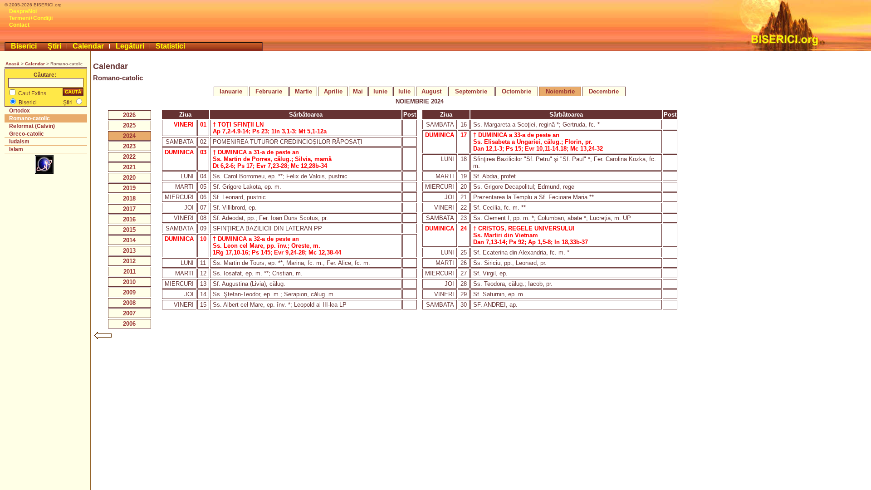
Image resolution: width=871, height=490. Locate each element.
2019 (129, 188)
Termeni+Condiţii (31, 18)
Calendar (88, 46)
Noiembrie (560, 91)
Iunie (380, 91)
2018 (129, 198)
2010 (129, 282)
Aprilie (333, 91)
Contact (19, 25)
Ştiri (54, 46)
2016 (129, 219)
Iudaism (19, 141)
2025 (129, 125)
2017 (129, 209)
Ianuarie (231, 91)
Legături (130, 46)
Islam (16, 149)
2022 (129, 156)
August (431, 91)
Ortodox (19, 110)
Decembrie (604, 91)
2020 (129, 177)
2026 (129, 115)
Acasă (12, 63)
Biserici (24, 46)
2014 (129, 240)
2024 (129, 135)
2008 (129, 302)
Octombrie (516, 91)
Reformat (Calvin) (32, 126)
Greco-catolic (26, 134)
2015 (129, 229)
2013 (129, 250)
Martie (303, 91)
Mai (358, 91)
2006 (129, 323)
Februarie (268, 91)
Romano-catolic (29, 118)
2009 (129, 292)
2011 (129, 271)
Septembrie (471, 91)
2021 (129, 167)
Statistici (170, 46)
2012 (129, 261)
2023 (129, 146)
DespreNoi (23, 11)
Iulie (404, 91)
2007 (129, 313)
